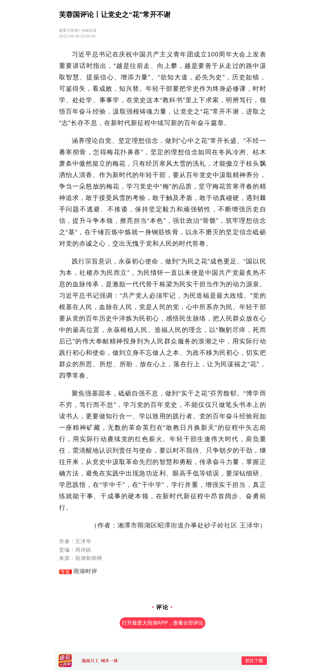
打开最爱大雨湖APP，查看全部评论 (162, 623)
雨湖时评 (85, 571)
